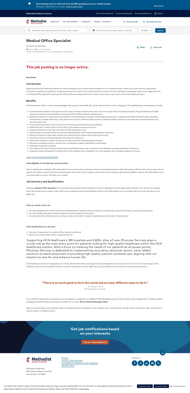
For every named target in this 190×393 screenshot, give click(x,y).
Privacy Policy (84, 389)
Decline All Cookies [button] (145, 386)
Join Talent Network (104, 13)
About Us (56, 21)
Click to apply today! (74, 6)
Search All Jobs (130, 21)
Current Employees (124, 13)
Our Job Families (71, 21)
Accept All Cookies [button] (161, 386)
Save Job (156, 47)
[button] (178, 386)
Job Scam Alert (67, 365)
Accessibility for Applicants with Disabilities (79, 363)
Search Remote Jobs (152, 21)
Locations (107, 21)
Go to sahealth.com (143, 13)
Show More (159, 5)
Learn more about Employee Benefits (42, 157)
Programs (87, 21)
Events (97, 21)
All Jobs (64, 357)
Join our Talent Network (95, 342)
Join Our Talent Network (72, 360)
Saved (158, 13)
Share (140, 47)
